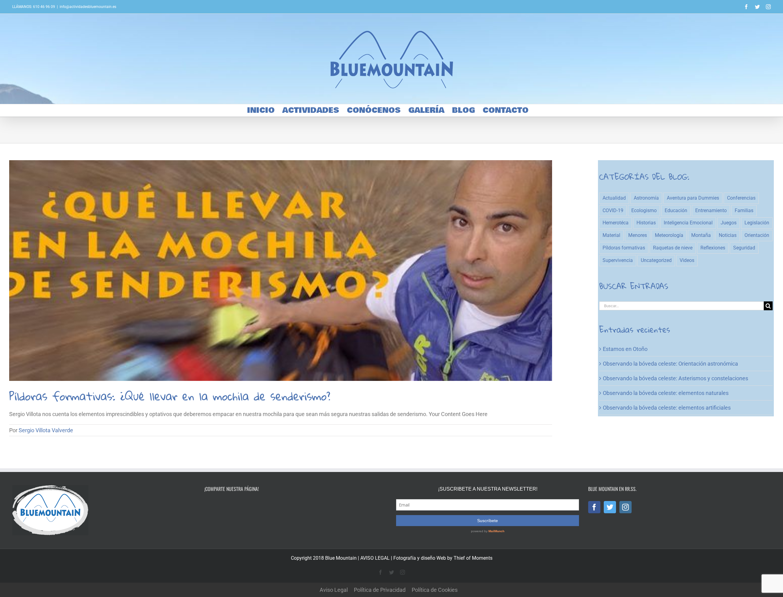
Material (611, 235)
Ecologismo (644, 210)
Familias (744, 210)
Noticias (728, 235)
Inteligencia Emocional (688, 223)
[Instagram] (625, 507)
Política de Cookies (435, 590)
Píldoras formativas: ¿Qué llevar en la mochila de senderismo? (169, 396)
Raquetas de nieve (672, 248)
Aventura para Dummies (693, 198)
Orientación (756, 235)
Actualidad (614, 198)
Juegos (729, 223)
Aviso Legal (334, 590)
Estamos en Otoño (625, 349)
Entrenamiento (711, 210)
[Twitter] (610, 507)
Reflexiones (712, 248)
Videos (687, 260)
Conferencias (741, 198)
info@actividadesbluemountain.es (88, 7)
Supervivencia (618, 260)
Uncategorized (656, 260)
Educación (676, 210)
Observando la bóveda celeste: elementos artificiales (667, 407)
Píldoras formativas (624, 248)
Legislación (756, 223)
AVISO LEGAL (375, 558)
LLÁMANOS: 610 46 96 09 (33, 7)
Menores (637, 235)
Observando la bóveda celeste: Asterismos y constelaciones (675, 378)
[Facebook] (594, 507)
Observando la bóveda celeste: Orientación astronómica (670, 363)
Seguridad (744, 248)
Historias (646, 223)
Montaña (701, 235)
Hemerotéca (616, 223)
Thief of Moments (473, 558)
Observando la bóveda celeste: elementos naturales (666, 393)
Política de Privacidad (380, 590)
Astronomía (646, 198)
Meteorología (669, 235)
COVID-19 (613, 210)
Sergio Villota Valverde (46, 430)
